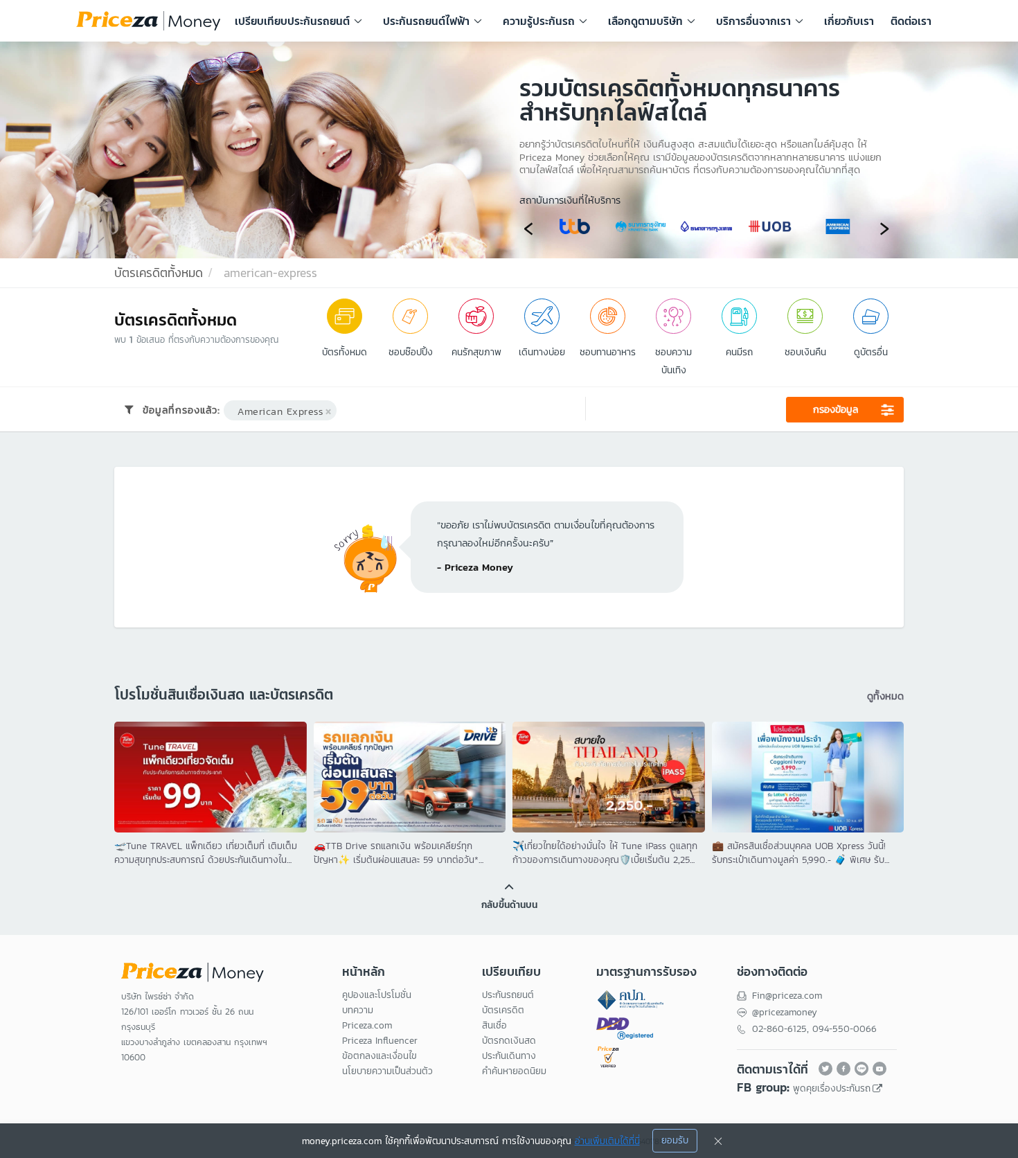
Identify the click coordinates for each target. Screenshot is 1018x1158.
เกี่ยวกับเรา (849, 20)
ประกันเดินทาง (509, 1056)
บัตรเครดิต (503, 1010)
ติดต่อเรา (911, 20)
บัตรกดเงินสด (509, 1040)
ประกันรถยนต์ (508, 995)
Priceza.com (367, 1025)
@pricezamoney (784, 1012)
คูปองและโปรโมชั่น (376, 995)
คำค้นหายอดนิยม (514, 1071)
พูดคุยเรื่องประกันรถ (831, 1088)
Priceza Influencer (380, 1040)
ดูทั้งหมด (885, 696)
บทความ (357, 1010)
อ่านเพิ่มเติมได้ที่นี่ (607, 1141)
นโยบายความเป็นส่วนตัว (387, 1071)
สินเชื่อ (494, 1025)
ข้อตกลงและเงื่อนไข (379, 1056)
